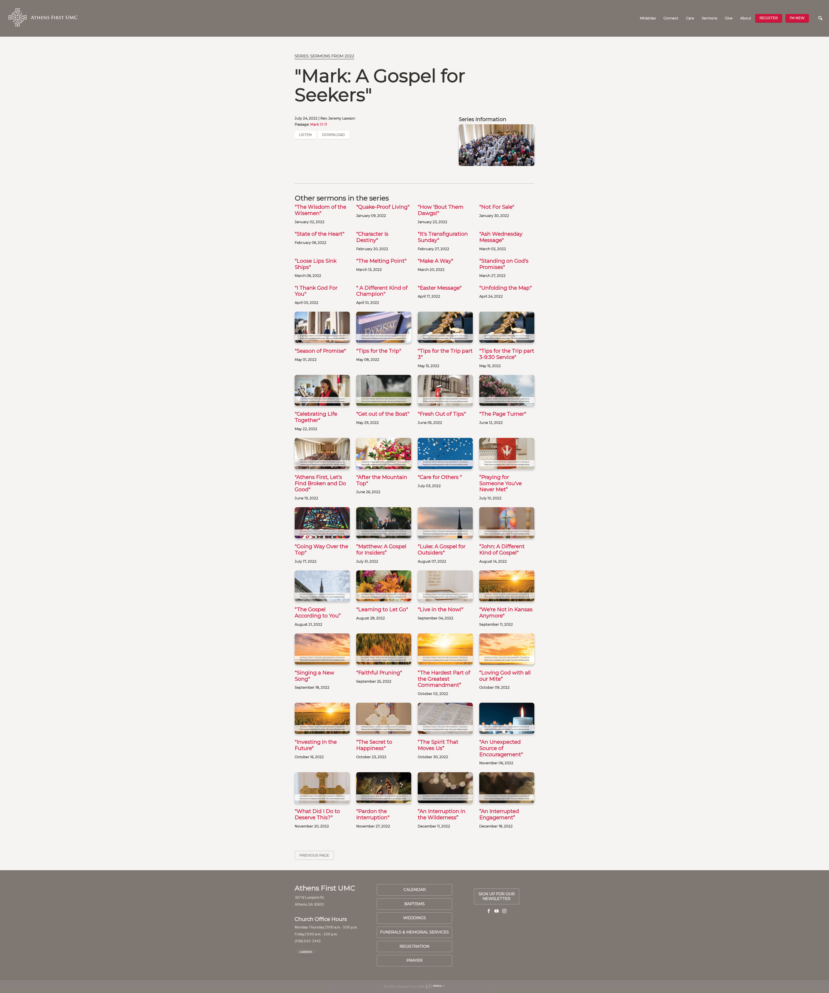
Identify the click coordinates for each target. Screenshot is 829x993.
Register (768, 18)
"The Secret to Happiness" (374, 745)
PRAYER (414, 960)
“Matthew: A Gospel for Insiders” (381, 549)
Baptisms (414, 903)
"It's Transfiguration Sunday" (443, 237)
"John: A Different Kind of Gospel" (502, 549)
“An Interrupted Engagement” (499, 814)
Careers (305, 952)
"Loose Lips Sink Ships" (316, 264)
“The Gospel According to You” (318, 612)
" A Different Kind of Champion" (382, 291)
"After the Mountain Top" (381, 480)
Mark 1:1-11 (318, 124)
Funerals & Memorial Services (414, 932)
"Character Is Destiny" (372, 237)
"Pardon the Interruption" (372, 814)
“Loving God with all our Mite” (505, 675)
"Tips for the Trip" (378, 351)
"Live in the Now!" (440, 609)
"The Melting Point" (381, 261)
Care (690, 18)
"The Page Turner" (502, 414)
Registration (414, 946)
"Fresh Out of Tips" (442, 414)
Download (333, 135)
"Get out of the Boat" (382, 414)
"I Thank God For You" (316, 291)
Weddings (414, 918)
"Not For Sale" (496, 207)
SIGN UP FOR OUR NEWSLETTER (497, 896)
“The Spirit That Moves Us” (438, 745)
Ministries (648, 18)
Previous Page (314, 855)
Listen (305, 135)
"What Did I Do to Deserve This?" (317, 814)
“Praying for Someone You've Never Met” (500, 483)
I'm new (797, 18)
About (745, 18)
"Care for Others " (440, 477)
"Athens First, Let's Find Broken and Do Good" (320, 483)
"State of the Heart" (319, 234)
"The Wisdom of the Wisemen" (320, 210)
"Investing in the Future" (316, 745)
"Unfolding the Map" (505, 288)
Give (728, 18)
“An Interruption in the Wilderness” (441, 814)
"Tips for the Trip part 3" (445, 354)
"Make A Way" (435, 261)
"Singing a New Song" (314, 675)
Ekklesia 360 (436, 986)
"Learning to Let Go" (382, 609)
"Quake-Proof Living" (383, 207)
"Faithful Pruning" (379, 672)
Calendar (414, 889)
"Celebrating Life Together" (316, 417)
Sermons (709, 18)
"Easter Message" (440, 288)
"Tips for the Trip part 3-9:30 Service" (506, 354)
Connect (670, 18)
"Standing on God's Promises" (503, 264)
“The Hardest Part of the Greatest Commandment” (444, 678)
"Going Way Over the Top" (321, 549)
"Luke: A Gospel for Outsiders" (441, 549)
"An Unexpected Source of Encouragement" (501, 748)
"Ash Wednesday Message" (500, 237)
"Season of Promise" (320, 351)
